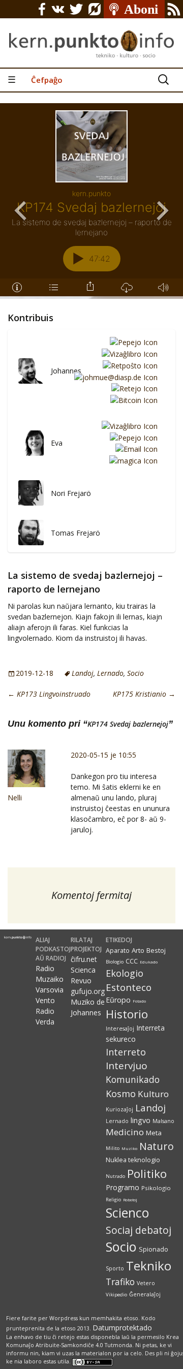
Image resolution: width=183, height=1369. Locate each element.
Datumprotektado (122, 1327)
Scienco (127, 1212)
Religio (113, 1199)
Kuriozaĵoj (119, 1109)
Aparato (118, 950)
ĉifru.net (84, 959)
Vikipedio (116, 1294)
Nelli (15, 797)
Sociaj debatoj (138, 1230)
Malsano (163, 1121)
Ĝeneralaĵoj (145, 1294)
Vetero (146, 1283)
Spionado (153, 1249)
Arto (138, 950)
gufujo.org (88, 991)
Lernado (110, 673)
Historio (127, 1014)
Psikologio (156, 1188)
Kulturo (153, 1094)
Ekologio (124, 973)
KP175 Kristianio (144, 694)
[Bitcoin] (132, 400)
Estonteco (128, 987)
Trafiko (120, 1281)
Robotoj (130, 1199)
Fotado (139, 1001)
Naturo (156, 1146)
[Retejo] (133, 388)
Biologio (115, 961)
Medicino (125, 1132)
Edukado (149, 961)
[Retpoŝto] (128, 365)
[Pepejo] (132, 342)
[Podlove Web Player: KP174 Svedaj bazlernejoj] (91, 199)
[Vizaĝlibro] (128, 353)
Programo (122, 1187)
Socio (135, 673)
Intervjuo (126, 1065)
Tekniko (148, 1265)
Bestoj (156, 950)
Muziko (129, 1148)
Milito (112, 1148)
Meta (154, 1132)
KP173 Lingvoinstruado (49, 694)
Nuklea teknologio (133, 1160)
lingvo (140, 1120)
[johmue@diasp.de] (114, 377)
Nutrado (115, 1176)
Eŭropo (118, 1000)
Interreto (126, 1051)
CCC (132, 961)
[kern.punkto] (91, 34)
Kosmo (121, 1093)
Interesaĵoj (120, 1028)
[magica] (132, 460)
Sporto (115, 1268)
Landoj (83, 673)
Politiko (147, 1173)
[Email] (135, 449)
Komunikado (133, 1079)
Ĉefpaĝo (47, 80)
